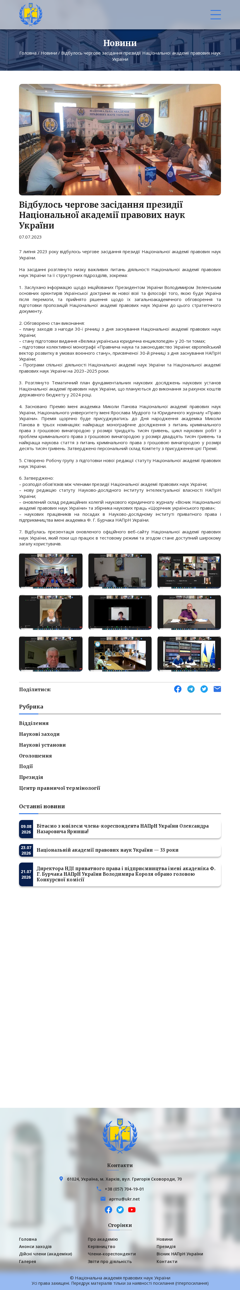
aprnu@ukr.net (124, 1199)
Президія (31, 777)
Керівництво (101, 1246)
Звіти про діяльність (110, 1261)
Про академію (103, 1239)
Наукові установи (42, 745)
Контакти (167, 1261)
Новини (49, 53)
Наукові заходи (39, 734)
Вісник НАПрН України (180, 1254)
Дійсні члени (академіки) (45, 1254)
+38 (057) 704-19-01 (124, 1189)
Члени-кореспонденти (112, 1254)
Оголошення (35, 756)
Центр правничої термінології (59, 788)
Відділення (34, 723)
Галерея (27, 1261)
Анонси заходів (35, 1246)
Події (26, 766)
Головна (28, 53)
